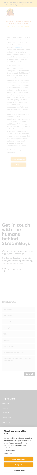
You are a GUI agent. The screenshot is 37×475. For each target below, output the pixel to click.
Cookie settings (19, 470)
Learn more (8, 453)
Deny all (18, 465)
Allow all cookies (18, 459)
